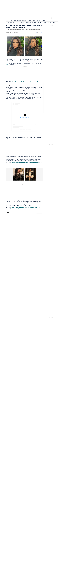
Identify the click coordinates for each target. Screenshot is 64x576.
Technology (39, 22)
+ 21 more (43, 20)
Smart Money (10, 22)
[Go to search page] (9, 18)
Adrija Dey (8, 33)
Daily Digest (49, 22)
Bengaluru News (28, 22)
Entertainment (24, 20)
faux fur (7, 64)
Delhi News (22, 22)
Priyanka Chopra (16, 59)
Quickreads (44, 22)
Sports (14, 22)
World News (29, 20)
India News (19, 20)
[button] (7, 18)
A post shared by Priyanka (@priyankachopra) (24, 129)
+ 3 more (54, 22)
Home (7, 20)
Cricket (15, 20)
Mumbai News (34, 22)
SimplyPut (18, 22)
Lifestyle (34, 20)
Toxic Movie (38, 20)
